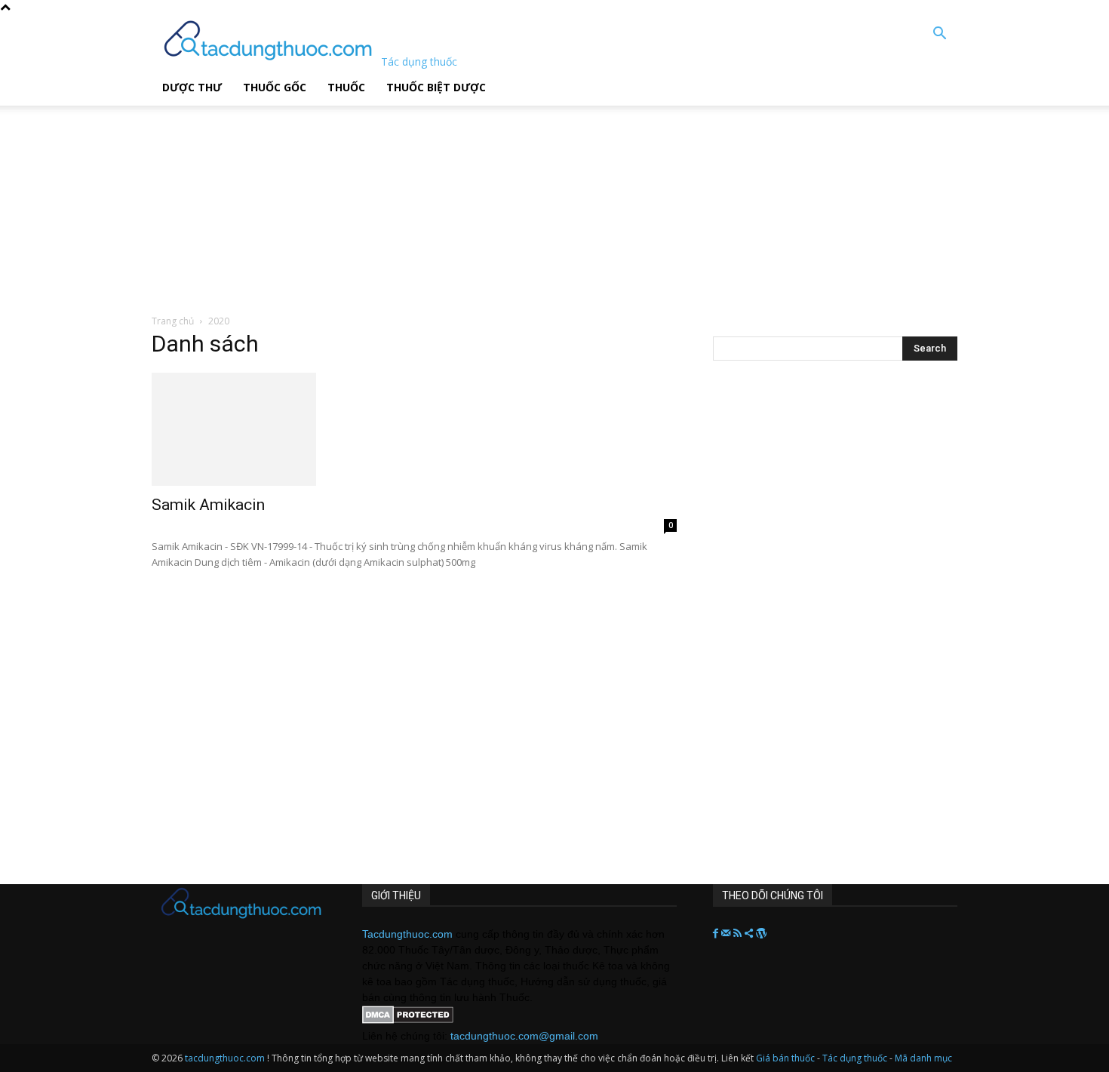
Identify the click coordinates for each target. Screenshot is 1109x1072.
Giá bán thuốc (785, 1058)
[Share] (750, 934)
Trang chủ (173, 321)
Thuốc (346, 87)
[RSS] (739, 934)
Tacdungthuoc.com (407, 934)
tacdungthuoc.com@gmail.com (524, 1036)
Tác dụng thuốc (855, 1058)
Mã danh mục (923, 1058)
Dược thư (192, 87)
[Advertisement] (384, 200)
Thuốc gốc (274, 87)
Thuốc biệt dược (436, 87)
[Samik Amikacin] (414, 429)
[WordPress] (761, 934)
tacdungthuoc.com (225, 1058)
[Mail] (727, 934)
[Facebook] (717, 934)
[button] (939, 35)
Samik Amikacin (208, 505)
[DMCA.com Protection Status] (407, 1020)
